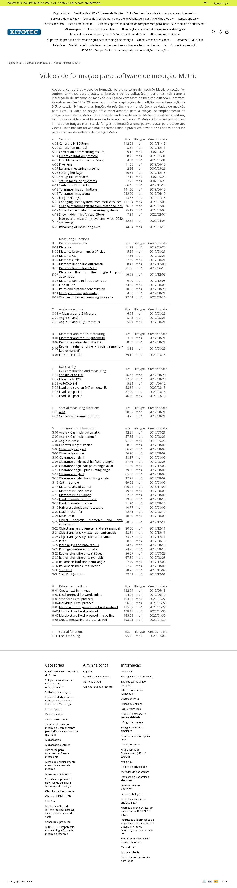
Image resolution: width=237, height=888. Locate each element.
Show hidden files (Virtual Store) (82, 214)
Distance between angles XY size (82, 251)
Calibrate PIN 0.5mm (74, 143)
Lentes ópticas (53, 709)
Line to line (67, 285)
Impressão (127, 671)
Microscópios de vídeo (58, 774)
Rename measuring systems (79, 168)
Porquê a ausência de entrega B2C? (133, 800)
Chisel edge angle (71, 453)
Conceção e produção (183, 45)
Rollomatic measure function (79, 566)
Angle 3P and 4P (70, 318)
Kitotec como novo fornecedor (132, 691)
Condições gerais (131, 744)
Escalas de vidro (54, 24)
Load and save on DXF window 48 (83, 387)
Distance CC (67, 255)
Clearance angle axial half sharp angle (86, 461)
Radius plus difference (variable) (81, 557)
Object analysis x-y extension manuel (85, 537)
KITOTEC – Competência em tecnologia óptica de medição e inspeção (59, 830)
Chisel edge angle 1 (72, 449)
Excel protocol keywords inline (80, 594)
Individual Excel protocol (76, 603)
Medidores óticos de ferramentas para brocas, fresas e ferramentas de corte (117, 45)
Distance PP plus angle (75, 495)
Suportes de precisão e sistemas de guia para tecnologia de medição (90, 40)
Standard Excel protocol (76, 599)
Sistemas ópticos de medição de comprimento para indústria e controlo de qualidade (61, 729)
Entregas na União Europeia (137, 676)
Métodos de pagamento (135, 771)
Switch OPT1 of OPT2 (74, 185)
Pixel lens (65, 164)
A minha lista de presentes (98, 686)
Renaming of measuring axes (79, 227)
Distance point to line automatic (82, 280)
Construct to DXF (71, 375)
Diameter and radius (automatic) (82, 338)
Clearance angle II (71, 474)
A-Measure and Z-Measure (77, 313)
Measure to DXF (70, 379)
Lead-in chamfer (70, 512)
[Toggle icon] (213, 32)
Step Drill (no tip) (71, 574)
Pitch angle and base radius (79, 545)
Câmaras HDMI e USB (189, 40)
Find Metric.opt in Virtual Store (81, 160)
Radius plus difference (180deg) (81, 553)
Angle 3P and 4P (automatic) (79, 322)
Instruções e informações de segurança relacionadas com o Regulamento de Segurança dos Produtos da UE (137, 826)
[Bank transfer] (210, 881)
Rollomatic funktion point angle (82, 562)
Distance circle (69, 260)
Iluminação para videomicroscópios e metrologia (57, 753)
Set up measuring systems (78, 181)
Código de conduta (132, 722)
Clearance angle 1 (71, 457)
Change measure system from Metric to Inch (91, 206)
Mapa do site (128, 847)
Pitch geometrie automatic (78, 549)
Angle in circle (69, 441)
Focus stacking (69, 636)
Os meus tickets (92, 681)
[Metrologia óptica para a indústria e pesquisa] (24, 32)
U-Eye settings (69, 198)
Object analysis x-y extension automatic (87, 532)
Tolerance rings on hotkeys (78, 189)
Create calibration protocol (78, 156)
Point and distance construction (82, 289)
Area (62, 412)
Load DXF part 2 (70, 396)
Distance (65, 247)
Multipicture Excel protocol (78, 611)
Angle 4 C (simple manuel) (77, 436)
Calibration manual (73, 148)
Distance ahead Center (75, 487)
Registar (88, 671)
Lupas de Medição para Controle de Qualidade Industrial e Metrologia (59, 700)
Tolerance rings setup (74, 193)
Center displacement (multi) (79, 416)
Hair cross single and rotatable (81, 507)
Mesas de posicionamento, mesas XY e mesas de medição (60, 765)
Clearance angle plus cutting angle (84, 478)
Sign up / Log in (221, 3)
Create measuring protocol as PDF (83, 619)
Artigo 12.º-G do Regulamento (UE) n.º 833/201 (133, 753)
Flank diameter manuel (76, 503)
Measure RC (67, 516)
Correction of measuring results (81, 152)
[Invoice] (204, 881)
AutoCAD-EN (68, 383)
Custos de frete (130, 698)
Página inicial (61, 13)
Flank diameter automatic (78, 499)
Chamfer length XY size (75, 445)
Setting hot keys (70, 173)
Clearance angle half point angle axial (86, 466)
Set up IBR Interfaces (73, 177)
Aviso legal (127, 761)
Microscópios (53, 739)
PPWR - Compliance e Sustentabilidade (133, 715)
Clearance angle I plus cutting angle (84, 470)
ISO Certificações (131, 709)
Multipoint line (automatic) (78, 293)
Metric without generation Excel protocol (88, 607)
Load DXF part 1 (70, 392)
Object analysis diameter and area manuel (89, 528)
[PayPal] (216, 881)
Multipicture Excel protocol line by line (86, 615)
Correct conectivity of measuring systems (88, 210)
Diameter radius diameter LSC (80, 342)
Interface (59, 45)
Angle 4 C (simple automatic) (79, 432)
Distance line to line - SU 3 (78, 268)
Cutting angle (69, 482)
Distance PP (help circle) (76, 491)
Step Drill (65, 570)
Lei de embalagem (131, 794)
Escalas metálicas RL (80, 24)
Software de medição (37, 62)
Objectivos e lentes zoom (60, 791)
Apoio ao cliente (130, 852)
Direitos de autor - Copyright (132, 787)
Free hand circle (70, 355)
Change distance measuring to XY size (86, 297)
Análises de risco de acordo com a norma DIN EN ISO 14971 (137, 811)
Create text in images (74, 590)
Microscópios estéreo (57, 744)
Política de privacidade (134, 766)
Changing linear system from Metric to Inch (90, 202)
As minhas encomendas (96, 676)
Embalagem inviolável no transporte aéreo (135, 840)
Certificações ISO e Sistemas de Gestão (98, 13)
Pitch (62, 541)
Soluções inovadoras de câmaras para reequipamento (59, 683)
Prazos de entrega (131, 703)
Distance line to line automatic (81, 264)
